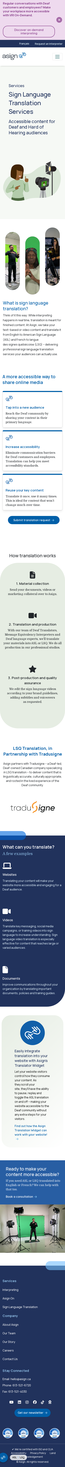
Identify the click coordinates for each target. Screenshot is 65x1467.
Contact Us (10, 1359)
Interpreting (10, 1290)
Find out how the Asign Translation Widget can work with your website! (31, 1130)
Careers (8, 1350)
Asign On (8, 1298)
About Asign (11, 1325)
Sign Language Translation (20, 1307)
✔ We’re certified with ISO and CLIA (32, 1449)
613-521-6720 (22, 1385)
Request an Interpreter (48, 43)
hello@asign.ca (21, 1379)
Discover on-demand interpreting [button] (29, 31)
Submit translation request (31, 520)
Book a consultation (19, 1196)
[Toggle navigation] (57, 56)
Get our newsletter (31, 1412)
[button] (11, 1402)
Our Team (9, 1333)
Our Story (9, 1342)
